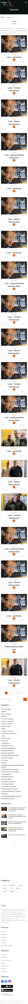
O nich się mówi (6, 738)
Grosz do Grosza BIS (7, 721)
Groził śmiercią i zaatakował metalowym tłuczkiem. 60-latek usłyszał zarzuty (16, 829)
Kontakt (5, 891)
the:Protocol (4, 966)
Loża (3, 736)
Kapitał (4, 763)
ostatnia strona (18, 693)
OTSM (4, 885)
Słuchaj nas (4, 937)
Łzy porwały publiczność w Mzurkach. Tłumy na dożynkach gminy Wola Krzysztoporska (17, 809)
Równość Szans (6, 726)
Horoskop (5, 794)
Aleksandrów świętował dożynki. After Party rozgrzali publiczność (17, 822)
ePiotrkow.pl (4, 957)
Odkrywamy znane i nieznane (10, 789)
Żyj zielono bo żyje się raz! (9, 733)
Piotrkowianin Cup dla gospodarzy (16, 834)
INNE (3, 728)
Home (3, 17)
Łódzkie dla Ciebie (7, 745)
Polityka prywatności (6, 945)
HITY (11, 888)
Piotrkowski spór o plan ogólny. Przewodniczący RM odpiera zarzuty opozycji (17, 816)
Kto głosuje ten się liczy (8, 781)
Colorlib (22, 1003)
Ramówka (3, 934)
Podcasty (9, 17)
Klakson (4, 716)
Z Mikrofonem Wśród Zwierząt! (10, 772)
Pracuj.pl (3, 963)
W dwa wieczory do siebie (9, 786)
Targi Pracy (4, 971)
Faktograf (5, 741)
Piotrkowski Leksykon (8, 784)
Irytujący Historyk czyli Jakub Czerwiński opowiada (12, 766)
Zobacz (5, 61)
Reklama (12, 891)
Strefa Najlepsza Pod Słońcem (10, 769)
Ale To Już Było (6, 714)
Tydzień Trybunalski (6, 960)
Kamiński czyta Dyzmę (8, 798)
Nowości (5, 888)
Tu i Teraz (5, 760)
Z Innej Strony (6, 743)
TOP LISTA (21, 885)
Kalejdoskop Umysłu (7, 776)
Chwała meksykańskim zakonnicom (11, 796)
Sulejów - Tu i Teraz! (7, 731)
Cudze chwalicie (6, 774)
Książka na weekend (7, 750)
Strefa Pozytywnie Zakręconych (10, 755)
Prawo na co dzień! (7, 724)
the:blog (3, 968)
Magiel (4, 711)
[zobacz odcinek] (14, 59)
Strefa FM (3, 955)
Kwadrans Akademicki (8, 753)
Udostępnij (23, 61)
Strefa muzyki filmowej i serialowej (11, 791)
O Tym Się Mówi (6, 709)
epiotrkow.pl (12, 885)
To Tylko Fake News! (7, 719)
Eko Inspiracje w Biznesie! (9, 748)
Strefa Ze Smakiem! (7, 758)
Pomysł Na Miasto (7, 779)
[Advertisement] (14, 859)
